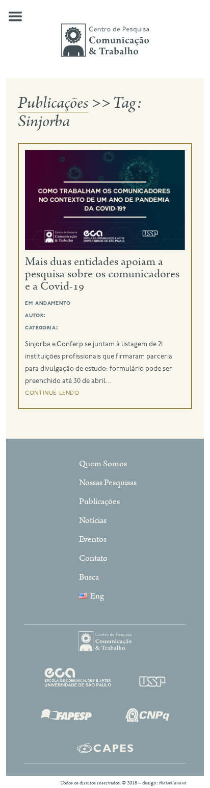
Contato (93, 558)
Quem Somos (103, 464)
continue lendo (52, 393)
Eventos (93, 539)
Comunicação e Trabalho (105, 39)
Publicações (53, 102)
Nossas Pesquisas (108, 482)
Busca (89, 577)
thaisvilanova (172, 783)
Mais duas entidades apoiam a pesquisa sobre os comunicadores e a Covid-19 (102, 274)
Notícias (93, 520)
